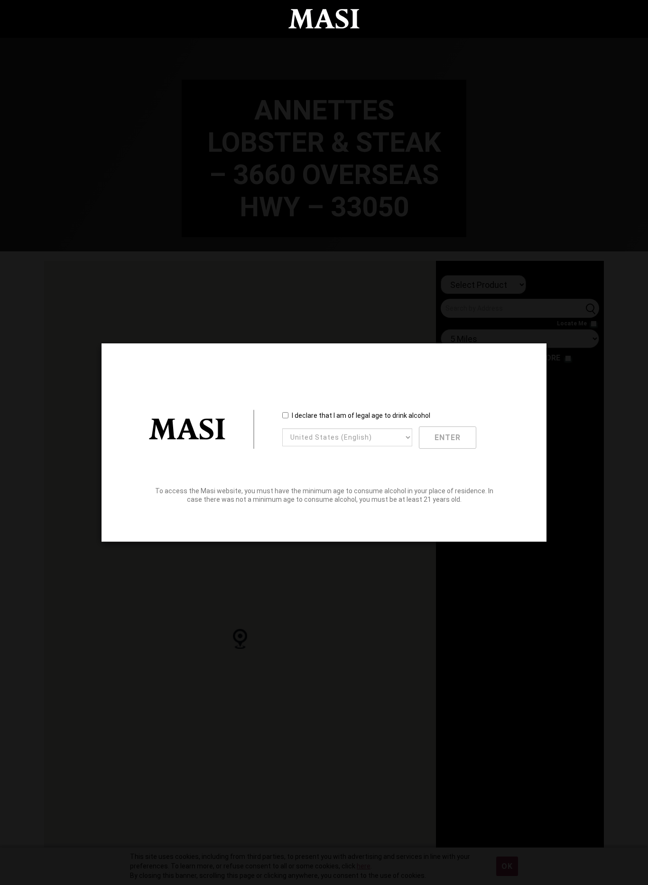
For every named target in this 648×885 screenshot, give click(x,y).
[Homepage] (324, 19)
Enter (448, 437)
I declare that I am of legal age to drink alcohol (361, 415)
